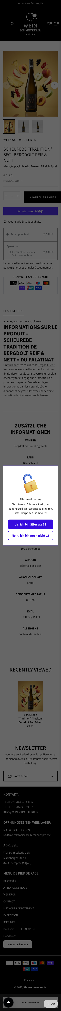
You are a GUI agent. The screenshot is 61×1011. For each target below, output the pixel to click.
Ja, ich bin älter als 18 (30, 524)
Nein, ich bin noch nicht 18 (30, 535)
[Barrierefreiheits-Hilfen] (8, 1002)
